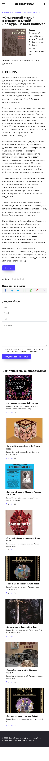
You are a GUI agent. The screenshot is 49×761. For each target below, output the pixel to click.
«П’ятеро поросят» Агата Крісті (21, 716)
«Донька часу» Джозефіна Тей (21, 627)
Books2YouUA (24, 3)
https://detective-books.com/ (23, 740)
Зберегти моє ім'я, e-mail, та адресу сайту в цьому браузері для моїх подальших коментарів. (24, 350)
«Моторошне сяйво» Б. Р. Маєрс (21, 403)
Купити (8, 268)
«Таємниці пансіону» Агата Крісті (22, 584)
